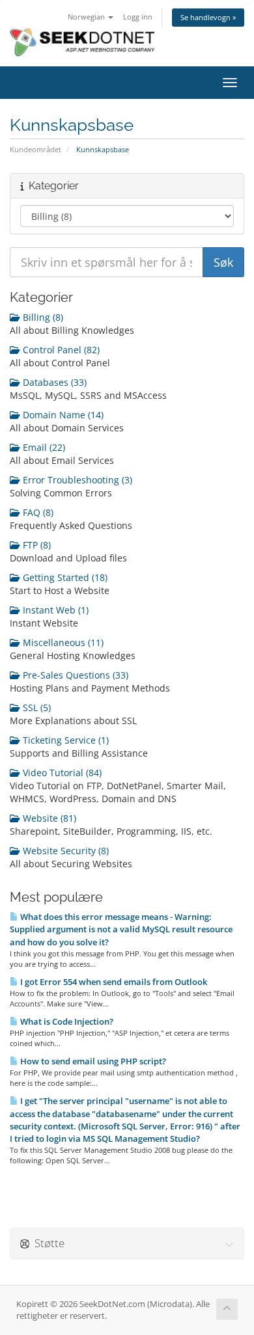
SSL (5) (35, 707)
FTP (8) (35, 545)
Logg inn (137, 16)
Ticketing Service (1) (64, 740)
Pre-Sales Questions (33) (74, 675)
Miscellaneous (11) (62, 642)
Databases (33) (53, 382)
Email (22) (42, 447)
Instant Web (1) (54, 610)
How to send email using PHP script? (92, 1061)
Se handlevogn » (208, 17)
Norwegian (87, 16)
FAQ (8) (36, 512)
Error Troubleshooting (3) (76, 480)
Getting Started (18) (63, 577)
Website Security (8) (64, 850)
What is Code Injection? (65, 1021)
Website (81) (48, 818)
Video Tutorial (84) (61, 772)
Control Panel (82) (60, 350)
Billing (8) (41, 317)
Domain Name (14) (62, 415)
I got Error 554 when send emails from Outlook (112, 982)
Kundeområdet (35, 149)
